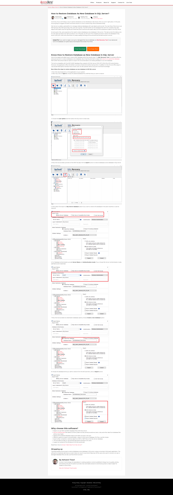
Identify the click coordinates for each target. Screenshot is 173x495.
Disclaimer (89, 482)
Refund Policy (97, 482)
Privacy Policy (76, 482)
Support (113, 2)
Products (99, 2)
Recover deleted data (59, 432)
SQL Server (100, 18)
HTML (84, 489)
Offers (92, 2)
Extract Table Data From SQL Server (71, 445)
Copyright (83, 482)
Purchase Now (93, 49)
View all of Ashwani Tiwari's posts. (68, 468)
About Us (106, 2)
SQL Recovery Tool (102, 40)
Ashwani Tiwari (58, 18)
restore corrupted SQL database (110, 59)
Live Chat (129, 2)
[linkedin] (62, 18)
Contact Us (121, 2)
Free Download (80, 49)
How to (95, 18)
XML (88, 489)
